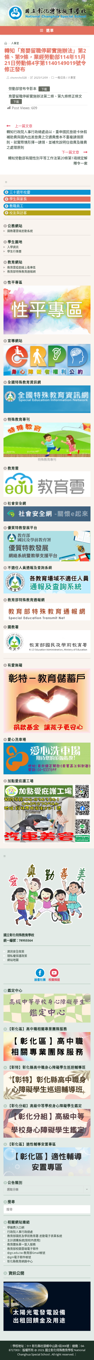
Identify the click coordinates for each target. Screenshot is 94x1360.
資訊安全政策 (15, 951)
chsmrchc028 (18, 77)
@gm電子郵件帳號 (19, 1257)
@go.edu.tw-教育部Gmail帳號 (26, 1253)
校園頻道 (54, 980)
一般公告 (60, 77)
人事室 (72, 77)
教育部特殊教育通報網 (21, 271)
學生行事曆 (14, 251)
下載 (44, 89)
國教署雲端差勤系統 (20, 231)
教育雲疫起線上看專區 (21, 267)
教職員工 (16, 205)
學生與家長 (18, 199)
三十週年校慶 (19, 192)
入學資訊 (13, 247)
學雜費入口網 (15, 1227)
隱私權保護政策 (17, 956)
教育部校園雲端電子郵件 (22, 1249)
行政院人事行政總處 (20, 1232)
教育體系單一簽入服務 (21, 1244)
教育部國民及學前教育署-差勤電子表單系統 (34, 1236)
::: (6, 182)
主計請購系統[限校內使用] (23, 1240)
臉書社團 (40, 980)
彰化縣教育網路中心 (20, 1261)
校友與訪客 (18, 212)
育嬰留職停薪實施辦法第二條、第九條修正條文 (45, 96)
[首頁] (5, 43)
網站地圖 (13, 960)
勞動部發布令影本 (23, 88)
